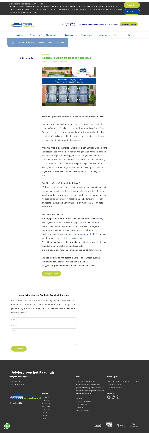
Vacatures (103, 35)
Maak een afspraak (129, 24)
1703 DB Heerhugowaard (18, 384)
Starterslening (52, 35)
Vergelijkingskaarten (82, 410)
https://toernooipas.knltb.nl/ (82, 234)
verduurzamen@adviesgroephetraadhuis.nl (90, 391)
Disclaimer (79, 398)
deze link (98, 218)
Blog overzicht (27, 58)
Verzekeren (35, 35)
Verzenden (19, 348)
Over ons (117, 35)
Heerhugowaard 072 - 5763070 (70, 24)
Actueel (31, 42)
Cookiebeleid (80, 407)
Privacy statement (82, 404)
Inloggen (114, 24)
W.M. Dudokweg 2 (16, 381)
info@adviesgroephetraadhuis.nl (94, 24)
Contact (131, 35)
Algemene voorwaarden (84, 401)
